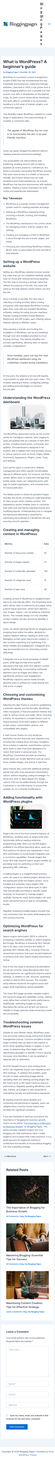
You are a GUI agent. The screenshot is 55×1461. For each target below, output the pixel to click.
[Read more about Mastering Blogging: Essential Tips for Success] (27, 1237)
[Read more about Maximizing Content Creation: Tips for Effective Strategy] (27, 1285)
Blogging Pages (41, 24)
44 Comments (12, 1216)
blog (22, 1216)
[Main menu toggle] (49, 24)
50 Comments (12, 1264)
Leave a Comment (14, 1312)
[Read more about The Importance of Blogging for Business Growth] (27, 1189)
